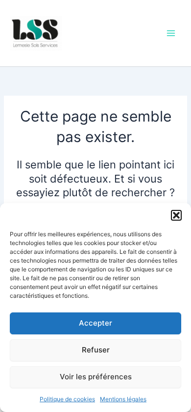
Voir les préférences (96, 376)
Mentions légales (123, 399)
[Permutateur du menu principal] (171, 33)
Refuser (96, 349)
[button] (176, 215)
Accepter (95, 323)
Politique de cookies (67, 399)
